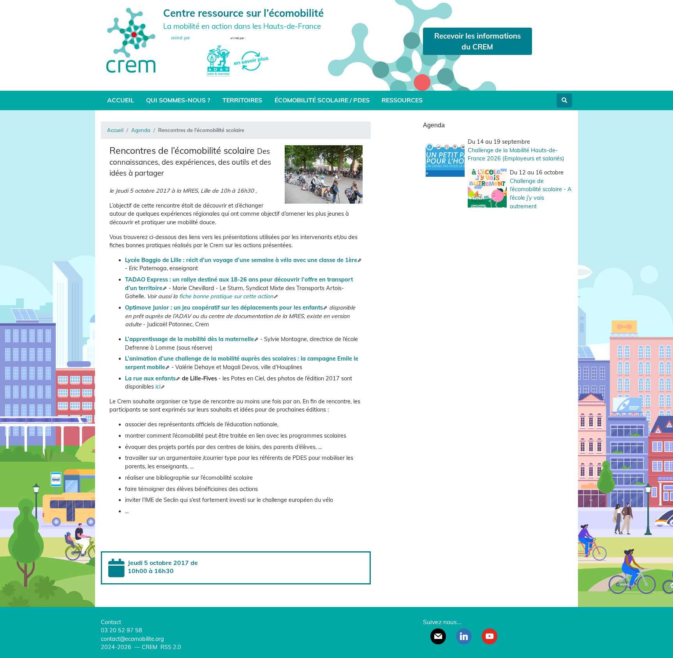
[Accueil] (132, 39)
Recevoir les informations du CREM (477, 41)
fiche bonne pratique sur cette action (226, 296)
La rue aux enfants (150, 378)
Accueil (120, 100)
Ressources (402, 100)
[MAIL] (438, 636)
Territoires (242, 100)
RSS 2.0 (170, 647)
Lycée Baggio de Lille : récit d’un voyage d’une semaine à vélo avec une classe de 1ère (241, 260)
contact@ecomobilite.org (132, 638)
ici (157, 386)
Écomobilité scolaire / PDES (322, 100)
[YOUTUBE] (489, 636)
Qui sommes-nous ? (178, 100)
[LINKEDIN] (464, 636)
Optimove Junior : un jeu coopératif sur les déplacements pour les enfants (224, 307)
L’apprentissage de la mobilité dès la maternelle (189, 339)
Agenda (140, 130)
